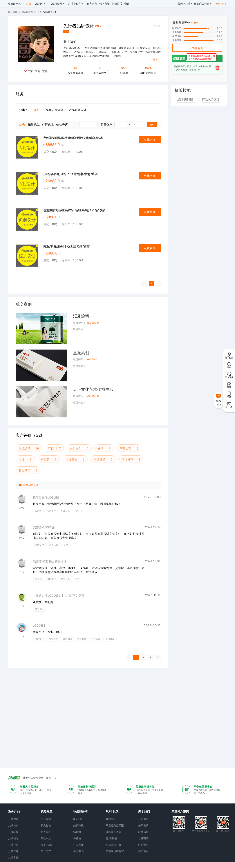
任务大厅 (78, 844)
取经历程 (143, 831)
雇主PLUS (47, 844)
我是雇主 (47, 811)
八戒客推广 (14, 857)
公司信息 (143, 819)
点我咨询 (150, 139)
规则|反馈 (112, 811)
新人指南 (46, 825)
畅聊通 (77, 831)
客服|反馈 (111, 838)
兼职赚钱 (78, 825)
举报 (158, 26)
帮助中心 (46, 838)
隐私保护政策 (113, 831)
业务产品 (14, 811)
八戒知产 (13, 825)
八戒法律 (13, 851)
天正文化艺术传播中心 (93, 389)
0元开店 (78, 819)
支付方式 (46, 851)
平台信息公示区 (115, 825)
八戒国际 (13, 838)
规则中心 (111, 819)
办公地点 (143, 851)
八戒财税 (13, 819)
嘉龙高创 (81, 352)
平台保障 (46, 819)
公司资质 (143, 825)
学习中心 (78, 851)
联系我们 (143, 844)
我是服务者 (80, 811)
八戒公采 (13, 844)
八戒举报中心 (113, 844)
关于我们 (144, 811)
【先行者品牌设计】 (47, 12)
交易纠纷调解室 (115, 851)
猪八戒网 (12, 12)
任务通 (77, 838)
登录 (218, 3)
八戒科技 (13, 831)
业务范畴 (143, 838)
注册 (224, 3)
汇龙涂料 (81, 316)
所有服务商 (27, 12)
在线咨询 (197, 48)
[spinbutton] (120, 124)
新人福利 (46, 831)
